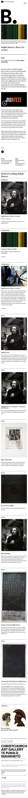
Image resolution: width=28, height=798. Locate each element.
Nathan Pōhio (4, 62)
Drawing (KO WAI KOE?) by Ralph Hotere (14, 681)
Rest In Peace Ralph (7, 505)
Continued (3, 256)
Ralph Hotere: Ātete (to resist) (10, 216)
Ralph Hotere (5, 352)
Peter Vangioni (20, 60)
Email (2, 773)
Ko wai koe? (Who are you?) (9, 729)
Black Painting (5, 553)
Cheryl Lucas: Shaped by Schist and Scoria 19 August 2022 (6, 161)
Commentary (5, 230)
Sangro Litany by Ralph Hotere (10, 625)
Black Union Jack (6, 459)
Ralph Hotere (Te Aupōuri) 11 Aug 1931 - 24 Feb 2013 (13, 407)
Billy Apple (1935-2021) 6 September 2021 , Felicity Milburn (20, 162)
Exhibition (4, 180)
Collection (4, 706)
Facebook (2, 151)
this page (18, 793)
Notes (3, 316)
